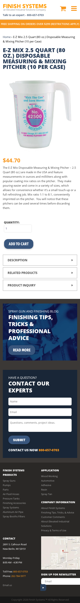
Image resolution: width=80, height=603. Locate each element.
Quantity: (12, 222)
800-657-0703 (35, 15)
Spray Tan (46, 494)
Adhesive (46, 485)
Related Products (22, 273)
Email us (7, 585)
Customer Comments (53, 517)
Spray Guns (9, 480)
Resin (44, 489)
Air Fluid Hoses (11, 494)
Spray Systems (11, 507)
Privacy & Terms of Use (53, 530)
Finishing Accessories (14, 503)
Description (17, 260)
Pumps (7, 485)
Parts (6, 489)
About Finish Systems (53, 508)
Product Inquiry (22, 285)
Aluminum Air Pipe (13, 512)
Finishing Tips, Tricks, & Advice (57, 512)
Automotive (47, 480)
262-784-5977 (18, 576)
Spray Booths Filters (14, 516)
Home (7, 37)
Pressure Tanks (11, 498)
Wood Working (49, 476)
